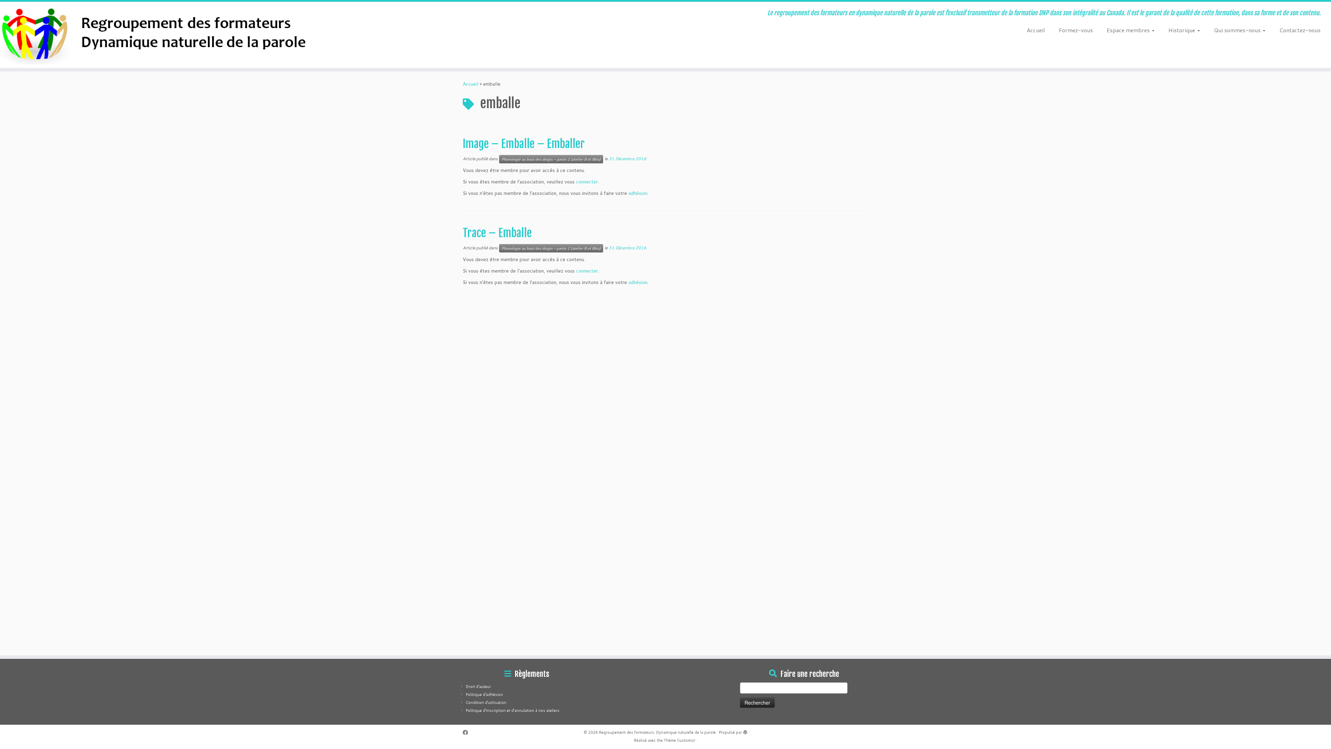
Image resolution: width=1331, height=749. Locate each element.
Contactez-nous (1300, 30)
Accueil (1036, 30)
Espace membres (1129, 30)
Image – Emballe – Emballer (524, 144)
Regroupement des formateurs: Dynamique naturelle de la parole (657, 732)
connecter (587, 181)
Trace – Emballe (497, 233)
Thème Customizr (679, 740)
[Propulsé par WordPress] (745, 731)
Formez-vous (1076, 30)
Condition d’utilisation (486, 702)
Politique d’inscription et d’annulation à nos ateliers (512, 710)
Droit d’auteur (478, 686)
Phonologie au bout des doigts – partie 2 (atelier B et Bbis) (551, 159)
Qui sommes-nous (1238, 30)
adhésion (637, 193)
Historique (1182, 30)
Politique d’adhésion (484, 694)
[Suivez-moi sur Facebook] (467, 732)
